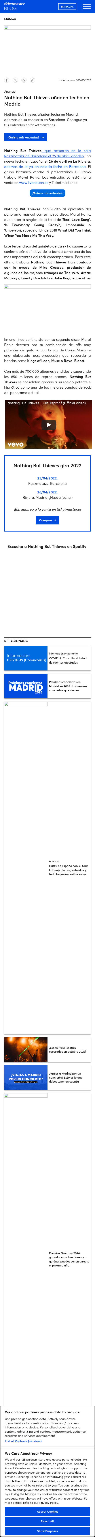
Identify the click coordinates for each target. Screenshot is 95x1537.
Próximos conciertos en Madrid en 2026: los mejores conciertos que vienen (68, 686)
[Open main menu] (87, 8)
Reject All (47, 1521)
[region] (47, 1471)
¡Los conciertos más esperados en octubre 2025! (67, 1050)
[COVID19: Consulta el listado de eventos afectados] (26, 658)
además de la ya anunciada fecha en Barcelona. (45, 166)
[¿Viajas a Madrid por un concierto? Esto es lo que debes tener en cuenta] (26, 1077)
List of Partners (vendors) (23, 1441)
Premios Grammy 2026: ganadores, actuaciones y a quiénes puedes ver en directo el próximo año (69, 1259)
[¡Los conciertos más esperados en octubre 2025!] (26, 1049)
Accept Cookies (47, 1512)
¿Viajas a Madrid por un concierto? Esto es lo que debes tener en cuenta (65, 1077)
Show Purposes (47, 1531)
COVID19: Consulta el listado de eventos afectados (68, 660)
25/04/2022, (47, 478)
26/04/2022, (47, 492)
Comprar (45, 520)
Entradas (67, 6)
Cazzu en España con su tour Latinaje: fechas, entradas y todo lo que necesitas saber (68, 870)
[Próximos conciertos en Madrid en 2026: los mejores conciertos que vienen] (26, 686)
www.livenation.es (33, 182)
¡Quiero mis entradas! (24, 137)
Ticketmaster (67, 80)
